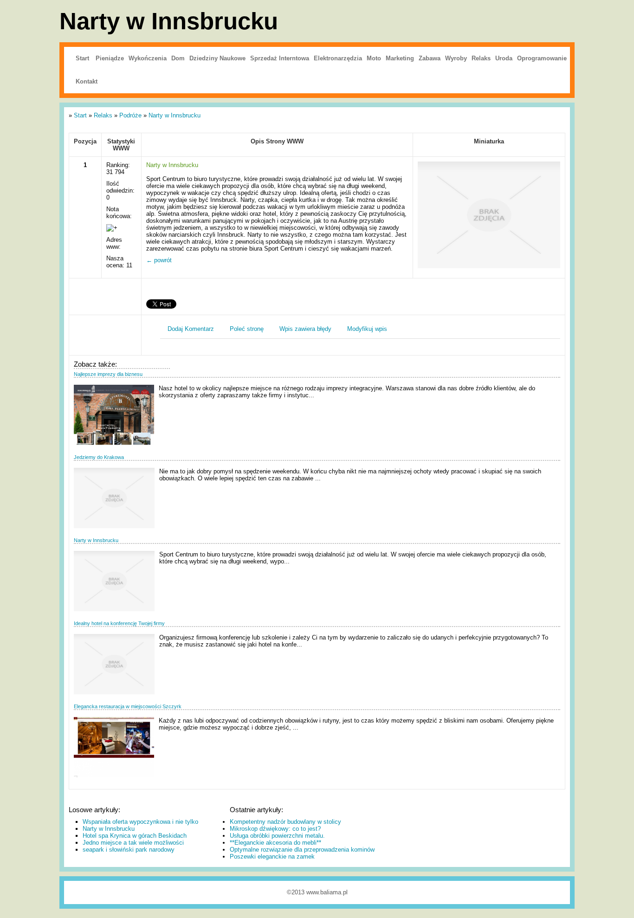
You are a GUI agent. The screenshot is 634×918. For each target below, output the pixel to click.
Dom (178, 58)
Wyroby (456, 58)
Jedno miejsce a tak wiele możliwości (133, 842)
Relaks (481, 58)
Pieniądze (110, 58)
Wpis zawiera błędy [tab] (305, 328)
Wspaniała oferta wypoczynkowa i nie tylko (140, 821)
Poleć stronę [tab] (247, 328)
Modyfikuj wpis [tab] (367, 328)
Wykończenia (148, 58)
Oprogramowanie (542, 58)
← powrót (159, 260)
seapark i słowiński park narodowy (129, 849)
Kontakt (86, 81)
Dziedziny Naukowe (217, 58)
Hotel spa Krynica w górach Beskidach (135, 835)
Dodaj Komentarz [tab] (191, 328)
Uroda (503, 58)
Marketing (400, 58)
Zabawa (429, 58)
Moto (374, 58)
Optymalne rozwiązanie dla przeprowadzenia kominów (302, 849)
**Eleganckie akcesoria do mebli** (275, 842)
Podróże (130, 115)
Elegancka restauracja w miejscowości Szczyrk (127, 706)
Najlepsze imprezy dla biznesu (108, 374)
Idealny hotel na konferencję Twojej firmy (119, 623)
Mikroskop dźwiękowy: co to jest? (275, 828)
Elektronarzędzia (338, 58)
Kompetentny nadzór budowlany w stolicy (285, 821)
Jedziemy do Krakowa (99, 457)
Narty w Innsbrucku (175, 115)
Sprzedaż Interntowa (279, 58)
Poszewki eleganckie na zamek (272, 856)
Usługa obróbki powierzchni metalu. (277, 835)
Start (82, 58)
